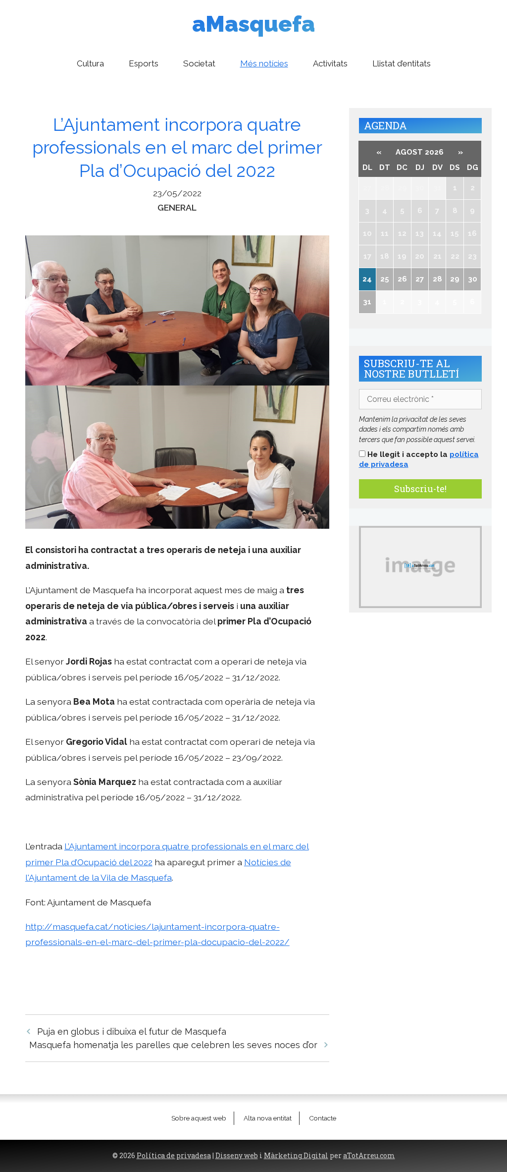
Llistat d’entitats (401, 63)
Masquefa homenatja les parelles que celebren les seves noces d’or (173, 1045)
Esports (143, 63)
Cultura (90, 63)
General (177, 207)
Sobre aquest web (198, 1118)
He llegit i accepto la (419, 459)
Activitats (330, 63)
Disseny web (236, 1155)
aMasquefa (253, 24)
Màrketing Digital (296, 1155)
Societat (199, 63)
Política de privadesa (174, 1155)
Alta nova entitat (268, 1118)
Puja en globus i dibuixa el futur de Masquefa (131, 1031)
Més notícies (264, 63)
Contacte (322, 1118)
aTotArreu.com (369, 1155)
